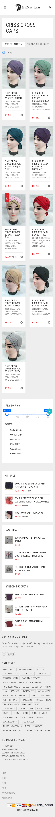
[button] (21, 115)
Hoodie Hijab (35, 682)
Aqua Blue (15, 444)
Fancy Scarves (9, 682)
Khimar (48, 687)
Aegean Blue (16, 430)
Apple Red (15, 439)
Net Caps (13, 700)
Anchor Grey (16, 435)
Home (4, 773)
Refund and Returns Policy (13, 756)
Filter (4, 53)
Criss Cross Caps (12, 101)
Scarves (7, 713)
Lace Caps (14, 691)
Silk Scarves (27, 717)
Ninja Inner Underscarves (31, 700)
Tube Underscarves (33, 726)
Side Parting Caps (10, 717)
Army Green (15, 453)
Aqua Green (15, 449)
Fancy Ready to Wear (31, 678)
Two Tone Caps (9, 731)
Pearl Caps (27, 704)
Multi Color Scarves (41, 696)
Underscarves (16, 107)
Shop (4, 778)
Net (4, 700)
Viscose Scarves (42, 731)
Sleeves (39, 717)
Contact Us (7, 798)
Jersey (26, 687)
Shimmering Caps (21, 713)
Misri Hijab (24, 696)
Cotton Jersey (11, 241)
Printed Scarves (26, 709)
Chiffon (40, 669)
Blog (4, 783)
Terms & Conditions (10, 749)
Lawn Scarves (28, 691)
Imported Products (11, 687)
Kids (5, 691)
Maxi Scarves (44, 691)
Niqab (48, 700)
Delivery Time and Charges (13, 753)
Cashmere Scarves (25, 669)
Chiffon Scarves (10, 674)
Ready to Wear (43, 709)
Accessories (8, 669)
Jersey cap (37, 687)
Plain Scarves (9, 709)
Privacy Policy (8, 746)
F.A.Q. (4, 788)
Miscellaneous (9, 696)
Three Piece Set (27, 722)
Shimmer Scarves (39, 713)
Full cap (23, 682)
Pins (37, 704)
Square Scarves (10, 722)
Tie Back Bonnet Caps (12, 726)
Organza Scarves (11, 704)
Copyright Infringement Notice (15, 760)
